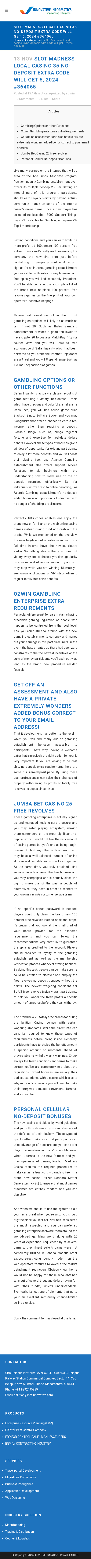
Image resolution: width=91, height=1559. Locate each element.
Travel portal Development (23, 1470)
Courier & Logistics (17, 1538)
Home (17, 40)
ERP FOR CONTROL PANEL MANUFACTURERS (35, 1436)
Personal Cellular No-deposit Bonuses (46, 159)
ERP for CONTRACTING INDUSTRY (28, 1443)
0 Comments (25, 99)
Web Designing (15, 1497)
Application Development (22, 1491)
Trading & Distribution (19, 1531)
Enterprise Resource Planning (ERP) (29, 1423)
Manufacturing (15, 1525)
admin (70, 93)
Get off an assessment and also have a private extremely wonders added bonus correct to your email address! (53, 142)
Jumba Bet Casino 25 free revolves (44, 153)
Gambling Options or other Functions (45, 126)
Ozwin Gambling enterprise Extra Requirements (52, 131)
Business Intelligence (19, 1484)
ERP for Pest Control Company (25, 1430)
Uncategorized (33, 40)
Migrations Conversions (21, 1477)
